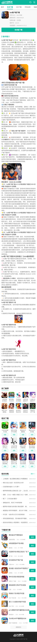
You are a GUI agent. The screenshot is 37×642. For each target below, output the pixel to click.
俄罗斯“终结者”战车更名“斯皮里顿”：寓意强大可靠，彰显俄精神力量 (16, 506)
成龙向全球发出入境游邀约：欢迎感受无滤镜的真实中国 (16, 522)
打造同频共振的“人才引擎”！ (11, 487)
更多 (32, 474)
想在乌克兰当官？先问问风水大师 (13, 483)
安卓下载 (10, 7)
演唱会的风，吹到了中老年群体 (12, 503)
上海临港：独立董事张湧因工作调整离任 (15, 479)
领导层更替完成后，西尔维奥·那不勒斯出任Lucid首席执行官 (16, 518)
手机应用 (27, 7)
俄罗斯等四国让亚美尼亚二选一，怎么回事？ (16, 491)
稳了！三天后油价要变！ (10, 499)
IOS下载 (19, 7)
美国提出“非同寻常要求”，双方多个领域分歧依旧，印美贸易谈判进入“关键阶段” (16, 510)
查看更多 (18, 627)
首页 (2, 7)
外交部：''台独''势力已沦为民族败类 (14, 514)
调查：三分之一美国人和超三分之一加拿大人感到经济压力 (16, 495)
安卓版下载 (18, 30)
